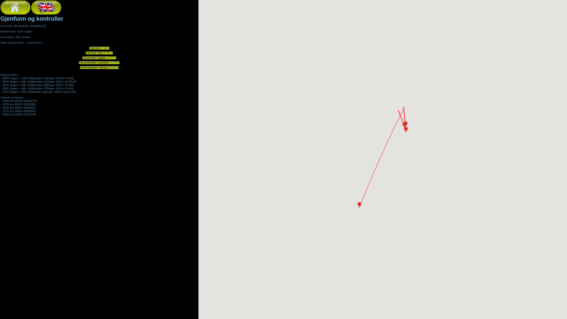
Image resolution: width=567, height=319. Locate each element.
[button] (359, 204)
